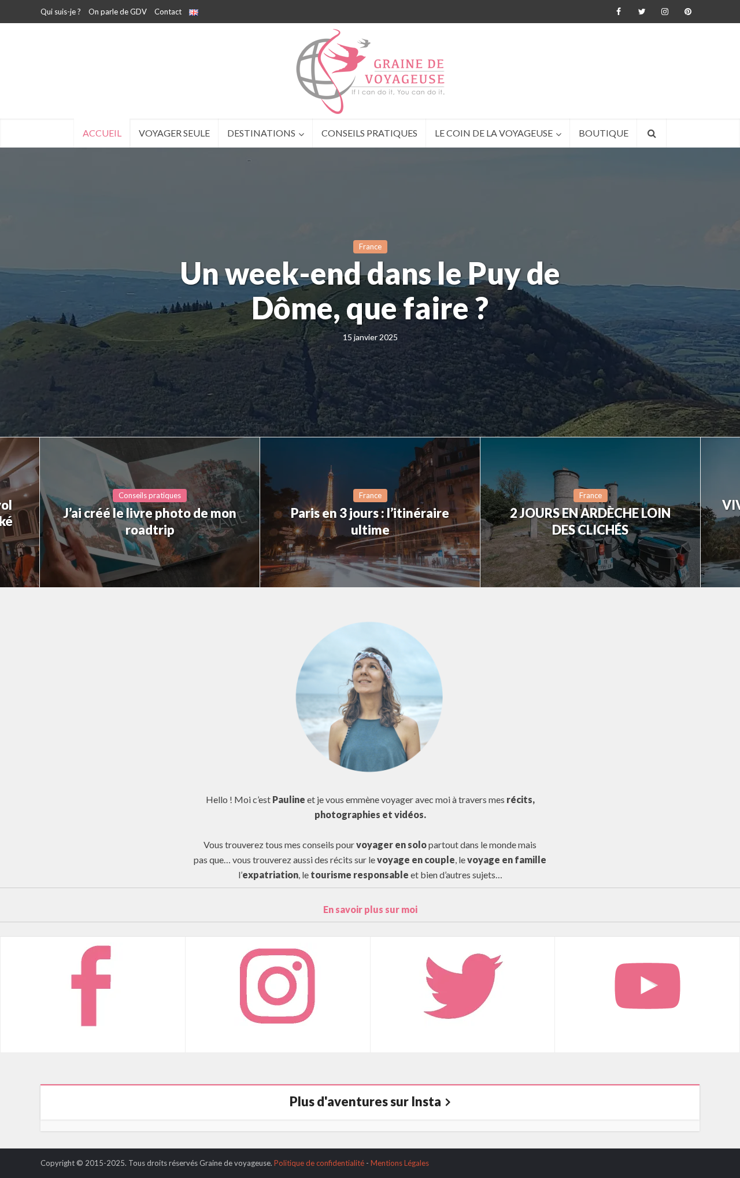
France (370, 246)
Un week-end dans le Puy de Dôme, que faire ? (370, 291)
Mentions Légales (400, 1163)
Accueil (102, 132)
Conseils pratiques (369, 132)
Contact (168, 11)
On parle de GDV (117, 11)
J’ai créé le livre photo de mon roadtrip (150, 521)
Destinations (261, 132)
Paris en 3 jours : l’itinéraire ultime (370, 521)
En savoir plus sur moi (370, 909)
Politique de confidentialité (319, 1163)
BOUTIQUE (603, 132)
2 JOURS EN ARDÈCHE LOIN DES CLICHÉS (590, 521)
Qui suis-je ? (60, 11)
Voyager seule (174, 132)
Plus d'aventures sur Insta (365, 1101)
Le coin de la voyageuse (494, 132)
